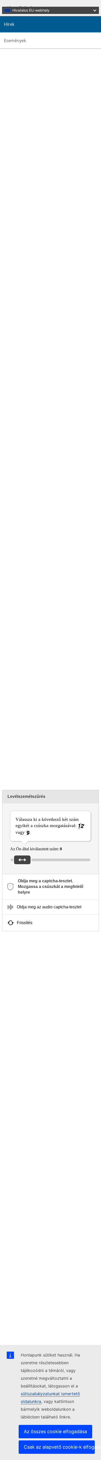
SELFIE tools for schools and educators (44, 998)
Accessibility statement (31, 1098)
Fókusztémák (23, 967)
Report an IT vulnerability (33, 1316)
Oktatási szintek (25, 977)
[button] (5, 60)
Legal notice (22, 1335)
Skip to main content (19, 4)
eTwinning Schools (19, 529)
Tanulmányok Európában (33, 1003)
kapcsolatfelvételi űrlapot (62, 758)
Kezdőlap (20, 108)
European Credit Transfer (33, 1008)
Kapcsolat (20, 1308)
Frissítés (24, 923)
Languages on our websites (34, 1321)
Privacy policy (24, 1330)
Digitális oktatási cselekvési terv (38, 1012)
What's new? (22, 112)
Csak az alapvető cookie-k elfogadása (59, 1447)
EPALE (18, 1044)
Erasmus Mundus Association (36, 1053)
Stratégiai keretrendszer (31, 1017)
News (17, 117)
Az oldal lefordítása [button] (30, 60)
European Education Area (36, 1068)
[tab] (50, 887)
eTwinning (68, 644)
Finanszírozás (23, 972)
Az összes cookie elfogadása (55, 1431)
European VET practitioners (35, 1048)
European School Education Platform (42, 1039)
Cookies (19, 1326)
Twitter (44, 658)
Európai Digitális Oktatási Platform (41, 1058)
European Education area (33, 963)
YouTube (83, 658)
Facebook (60, 658)
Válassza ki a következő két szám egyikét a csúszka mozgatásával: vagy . (47, 826)
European (82, 493)
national (60, 493)
